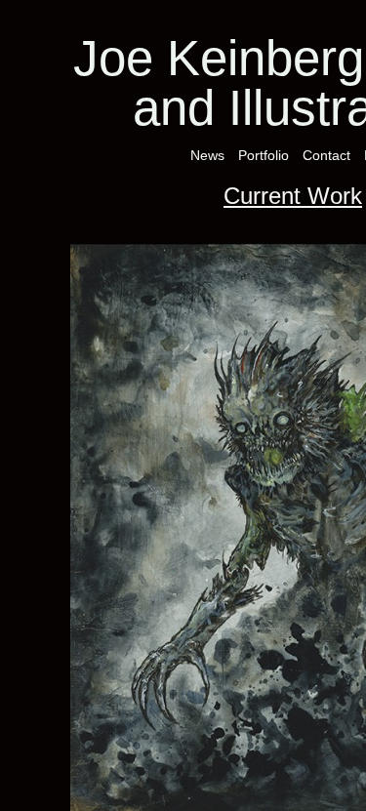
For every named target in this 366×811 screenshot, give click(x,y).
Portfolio (263, 155)
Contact (326, 155)
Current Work (293, 195)
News (207, 155)
